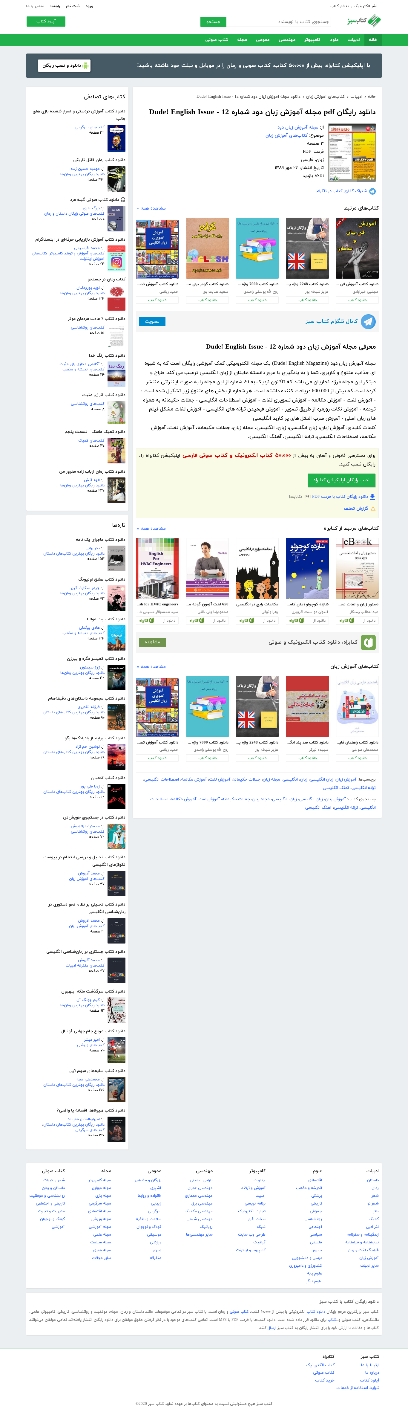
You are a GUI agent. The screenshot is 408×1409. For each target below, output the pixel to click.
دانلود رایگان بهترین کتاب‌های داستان (74, 553)
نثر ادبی (372, 1227)
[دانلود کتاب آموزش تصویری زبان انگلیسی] (157, 249)
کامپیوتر (312, 40)
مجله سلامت (100, 1242)
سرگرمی (154, 1211)
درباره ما (372, 1373)
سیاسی (315, 1234)
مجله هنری (102, 1250)
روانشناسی (313, 1219)
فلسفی (316, 1242)
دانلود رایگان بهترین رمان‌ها (82, 174)
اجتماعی (315, 1227)
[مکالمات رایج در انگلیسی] (257, 568)
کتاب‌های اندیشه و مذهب (83, 369)
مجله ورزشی (101, 1219)
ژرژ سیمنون (90, 667)
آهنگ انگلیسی (336, 788)
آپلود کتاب (46, 21)
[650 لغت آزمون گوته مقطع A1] (207, 568)
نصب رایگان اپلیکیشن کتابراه (341, 480)
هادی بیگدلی (89, 628)
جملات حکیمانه (246, 779)
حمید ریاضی (168, 291)
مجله (242, 40)
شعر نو (373, 1203)
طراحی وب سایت (252, 1234)
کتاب (332, 1320)
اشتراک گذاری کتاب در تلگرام (342, 191)
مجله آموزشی (100, 1227)
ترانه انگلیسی (364, 788)
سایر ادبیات (369, 1265)
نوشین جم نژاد (88, 746)
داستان (373, 1180)
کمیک (374, 1219)
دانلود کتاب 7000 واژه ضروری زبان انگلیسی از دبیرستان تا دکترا (257, 284)
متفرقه (155, 1258)
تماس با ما (35, 6)
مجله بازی (103, 1196)
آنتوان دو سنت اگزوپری (310, 612)
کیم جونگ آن (88, 1000)
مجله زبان (271, 779)
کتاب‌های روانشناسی (88, 327)
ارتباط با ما (370, 1365)
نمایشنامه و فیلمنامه (362, 1242)
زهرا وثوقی (270, 612)
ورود (89, 6)
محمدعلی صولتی (365, 749)
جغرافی (316, 1211)
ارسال (272, 1328)
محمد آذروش (89, 873)
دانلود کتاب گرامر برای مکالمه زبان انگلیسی (207, 284)
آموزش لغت (219, 779)
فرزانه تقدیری (89, 707)
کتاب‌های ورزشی (91, 1045)
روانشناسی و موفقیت (47, 1196)
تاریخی (316, 1203)
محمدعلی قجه (88, 1079)
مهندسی (287, 40)
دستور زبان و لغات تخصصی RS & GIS (357, 604)
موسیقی (154, 1234)
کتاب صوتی (216, 40)
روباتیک (206, 1227)
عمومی (263, 40)
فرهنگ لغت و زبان (363, 1250)
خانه (373, 40)
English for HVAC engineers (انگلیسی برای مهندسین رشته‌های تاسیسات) (157, 604)
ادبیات (354, 40)
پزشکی (316, 1196)
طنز (376, 1211)
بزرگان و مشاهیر (148, 1180)
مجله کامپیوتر (99, 1180)
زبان (303, 779)
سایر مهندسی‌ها (199, 1234)
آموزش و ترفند (253, 1188)
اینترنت (260, 1180)
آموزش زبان (346, 779)
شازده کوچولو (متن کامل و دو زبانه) (307, 604)
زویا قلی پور (90, 786)
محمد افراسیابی (87, 248)
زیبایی (156, 1203)
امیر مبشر (92, 1039)
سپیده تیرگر (318, 749)
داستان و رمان (53, 1188)
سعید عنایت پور (215, 291)
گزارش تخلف (356, 509)
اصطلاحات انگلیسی (161, 779)
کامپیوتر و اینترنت (251, 1250)
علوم (334, 40)
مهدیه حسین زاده (85, 169)
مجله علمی (102, 1234)
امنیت (260, 1196)
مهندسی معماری (199, 1196)
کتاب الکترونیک (320, 1365)
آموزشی (58, 1227)
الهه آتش (92, 480)
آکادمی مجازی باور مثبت (79, 364)
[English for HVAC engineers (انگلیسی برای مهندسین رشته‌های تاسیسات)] (157, 568)
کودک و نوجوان (148, 1227)
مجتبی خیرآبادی (365, 291)
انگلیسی (290, 779)
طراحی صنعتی (201, 1180)
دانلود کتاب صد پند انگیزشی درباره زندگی (307, 742)
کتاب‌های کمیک (91, 440)
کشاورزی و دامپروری (305, 1265)
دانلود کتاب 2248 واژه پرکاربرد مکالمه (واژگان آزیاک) (307, 284)
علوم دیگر (314, 1281)
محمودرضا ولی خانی (213, 612)
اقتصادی (315, 1180)
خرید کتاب (325, 1380)
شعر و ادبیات (54, 1180)
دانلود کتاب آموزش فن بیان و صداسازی (357, 284)
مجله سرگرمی (100, 1203)
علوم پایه (314, 1273)
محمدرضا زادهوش (85, 826)
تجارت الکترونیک (252, 1211)
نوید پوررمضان (88, 288)
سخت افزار (257, 1219)
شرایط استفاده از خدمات (357, 1388)
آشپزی (155, 1188)
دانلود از (369, 620)
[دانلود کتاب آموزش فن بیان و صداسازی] (357, 248)
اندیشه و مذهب (309, 1188)
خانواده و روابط (149, 1196)
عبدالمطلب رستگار (364, 612)
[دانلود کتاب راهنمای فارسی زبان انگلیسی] (357, 706)
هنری (157, 1250)
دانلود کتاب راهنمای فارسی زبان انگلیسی (357, 742)
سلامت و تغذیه (148, 1219)
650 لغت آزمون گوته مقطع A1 (207, 604)
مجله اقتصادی (99, 1211)
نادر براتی (92, 548)
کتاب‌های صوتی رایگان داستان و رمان (74, 213)
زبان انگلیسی (321, 779)
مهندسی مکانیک (199, 1211)
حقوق (317, 1250)
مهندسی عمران (200, 1188)
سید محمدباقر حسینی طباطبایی (157, 612)
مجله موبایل (101, 1188)
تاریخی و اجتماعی (50, 1203)
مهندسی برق (202, 1203)
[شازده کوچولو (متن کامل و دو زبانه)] (307, 568)
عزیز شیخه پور (316, 291)
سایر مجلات (101, 1258)
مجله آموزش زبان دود (297, 127)
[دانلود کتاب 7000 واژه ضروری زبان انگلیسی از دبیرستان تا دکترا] (257, 248)
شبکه (261, 1227)
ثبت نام (73, 6)
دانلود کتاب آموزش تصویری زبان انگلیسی (157, 284)
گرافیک (259, 1242)
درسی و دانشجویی (307, 1258)
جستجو (213, 22)
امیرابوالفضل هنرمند (84, 1119)
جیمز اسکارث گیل (85, 588)
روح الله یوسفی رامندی (260, 291)
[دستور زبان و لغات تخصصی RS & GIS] (357, 568)
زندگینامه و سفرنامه (363, 1234)
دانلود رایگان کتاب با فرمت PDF (340, 497)
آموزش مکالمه (194, 779)
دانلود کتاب (357, 300)
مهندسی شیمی (199, 1219)
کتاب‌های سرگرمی (90, 127)
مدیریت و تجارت (51, 1211)
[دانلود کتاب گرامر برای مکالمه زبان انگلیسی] (207, 248)
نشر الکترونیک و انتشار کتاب (353, 6)
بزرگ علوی (91, 208)
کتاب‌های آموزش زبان (87, 879)
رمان (375, 1188)
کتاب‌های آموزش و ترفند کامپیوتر (77, 253)
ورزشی (155, 1242)
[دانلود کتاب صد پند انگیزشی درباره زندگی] (307, 706)
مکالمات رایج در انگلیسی (257, 604)
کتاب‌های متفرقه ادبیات (85, 965)
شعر (375, 1196)
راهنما (55, 6)
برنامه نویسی (255, 1203)
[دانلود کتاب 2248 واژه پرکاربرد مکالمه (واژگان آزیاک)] (307, 248)
